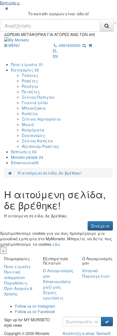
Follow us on (35, 306)
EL (55, 50)
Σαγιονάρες (33, 135)
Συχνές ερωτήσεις (53, 295)
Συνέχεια (100, 226)
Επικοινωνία (25, 162)
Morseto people (27, 157)
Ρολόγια (30, 86)
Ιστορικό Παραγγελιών (96, 273)
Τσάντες (30, 75)
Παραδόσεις (16, 283)
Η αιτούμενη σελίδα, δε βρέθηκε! (50, 173)
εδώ (56, 244)
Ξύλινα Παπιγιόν (38, 97)
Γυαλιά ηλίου (35, 102)
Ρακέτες (30, 80)
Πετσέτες (31, 91)
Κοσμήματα (33, 130)
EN (55, 56)
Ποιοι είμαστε (27, 64)
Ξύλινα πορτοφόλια (41, 119)
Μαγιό (28, 124)
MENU (13, 45)
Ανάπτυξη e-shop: (86, 333)
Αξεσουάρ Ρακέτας (40, 146)
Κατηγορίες (25, 70)
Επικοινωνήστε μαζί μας (57, 284)
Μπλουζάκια (34, 108)
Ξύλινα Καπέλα (37, 140)
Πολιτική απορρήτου (14, 274)
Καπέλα (30, 113)
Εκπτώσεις (10, 2)
